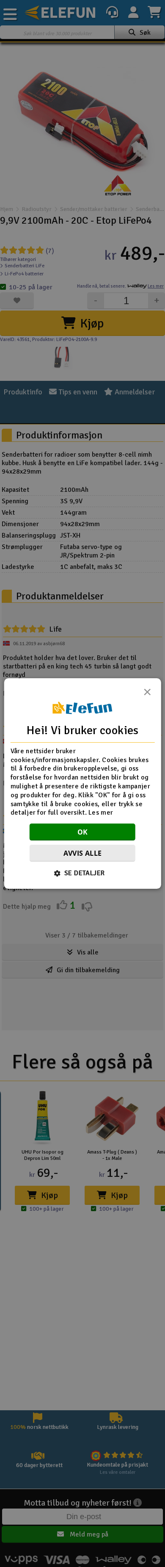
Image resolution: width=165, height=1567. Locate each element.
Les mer (100, 813)
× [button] (147, 694)
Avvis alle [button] (82, 853)
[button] (82, 873)
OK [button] (82, 832)
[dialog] (82, 783)
